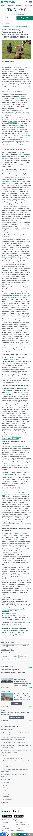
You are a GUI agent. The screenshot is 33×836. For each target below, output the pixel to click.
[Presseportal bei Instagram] (15, 819)
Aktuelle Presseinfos (16, 717)
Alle (29, 667)
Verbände (5, 802)
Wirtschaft (5, 796)
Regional (19, 5)
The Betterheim (6, 474)
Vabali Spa (13, 361)
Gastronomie (5, 656)
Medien (5, 791)
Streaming (6, 794)
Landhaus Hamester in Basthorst (14, 446)
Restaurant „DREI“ (9, 257)
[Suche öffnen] (26, 2)
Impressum (5, 822)
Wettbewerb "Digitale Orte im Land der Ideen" (16, 761)
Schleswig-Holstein (13, 645)
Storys (3, 5)
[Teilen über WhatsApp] (13, 834)
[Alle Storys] (16, 14)
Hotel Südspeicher (21, 96)
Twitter (26, 630)
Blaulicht (10, 5)
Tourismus (24, 660)
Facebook (5, 630)
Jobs (17, 826)
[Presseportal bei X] (13, 820)
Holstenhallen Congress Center (11, 181)
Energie (5, 785)
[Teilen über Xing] (19, 834)
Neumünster (5, 649)
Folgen (23, 18)
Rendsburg (25, 645)
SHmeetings (18, 635)
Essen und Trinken (7, 660)
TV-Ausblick (6, 788)
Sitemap (4, 832)
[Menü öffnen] (30, 2)
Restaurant (15, 656)
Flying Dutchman (21, 127)
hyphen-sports (7, 764)
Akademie (5, 826)
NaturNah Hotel (12, 121)
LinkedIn (26, 635)
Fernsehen (6, 782)
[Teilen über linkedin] (25, 834)
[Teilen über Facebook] (3, 834)
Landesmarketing (7, 635)
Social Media (20, 830)
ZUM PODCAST (16, 703)
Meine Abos (28, 5)
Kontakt (4, 824)
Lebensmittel (24, 656)
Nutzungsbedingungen (22, 824)
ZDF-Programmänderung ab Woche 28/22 (15, 742)
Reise (16, 660)
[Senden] (30, 834)
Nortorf (4, 645)
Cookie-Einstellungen (8, 830)
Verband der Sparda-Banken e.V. (12, 758)
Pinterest (18, 630)
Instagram (12, 630)
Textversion (19, 828)
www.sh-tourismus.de (13, 609)
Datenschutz (5, 828)
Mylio (4, 755)
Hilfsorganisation (7, 799)
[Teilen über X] (8, 834)
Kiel (12, 649)
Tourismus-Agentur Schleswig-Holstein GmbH (15, 26)
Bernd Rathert (7, 779)
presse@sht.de (9, 607)
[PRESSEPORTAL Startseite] (8, 2)
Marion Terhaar (7, 766)
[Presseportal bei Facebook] (11, 820)
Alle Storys (7, 18)
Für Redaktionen (21, 822)
